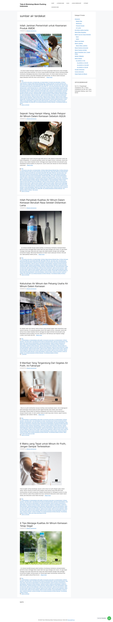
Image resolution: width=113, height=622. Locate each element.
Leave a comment (25, 104)
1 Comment (23, 354)
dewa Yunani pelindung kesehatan (58, 174)
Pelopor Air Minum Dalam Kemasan (27, 185)
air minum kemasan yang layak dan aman (41, 171)
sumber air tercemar (61, 100)
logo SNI (31, 92)
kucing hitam (58, 177)
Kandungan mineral (36, 423)
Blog (22, 80)
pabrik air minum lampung (25, 96)
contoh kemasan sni (43, 87)
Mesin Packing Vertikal (81, 50)
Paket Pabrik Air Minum (81, 74)
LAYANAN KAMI (60, 3)
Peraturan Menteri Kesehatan (56, 99)
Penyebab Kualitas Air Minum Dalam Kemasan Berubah (38, 99)
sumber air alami (52, 100)
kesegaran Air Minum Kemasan (48, 177)
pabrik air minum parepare (49, 97)
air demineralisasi (25, 340)
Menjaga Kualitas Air (44, 179)
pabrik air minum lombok (37, 96)
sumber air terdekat (24, 102)
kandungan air (28, 423)
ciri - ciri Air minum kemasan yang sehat (55, 86)
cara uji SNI (43, 86)
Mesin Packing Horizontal (81, 48)
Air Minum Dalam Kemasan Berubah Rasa (36, 83)
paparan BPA (23, 99)
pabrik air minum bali (35, 94)
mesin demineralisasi (26, 94)
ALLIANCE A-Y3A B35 (83, 65)
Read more (49, 77)
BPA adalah (46, 85)
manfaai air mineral (37, 92)
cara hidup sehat (57, 85)
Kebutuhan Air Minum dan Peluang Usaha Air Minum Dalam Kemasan (44, 285)
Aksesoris (77, 19)
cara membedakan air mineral (38, 420)
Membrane (79, 23)
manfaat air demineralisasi (47, 92)
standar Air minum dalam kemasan (40, 100)
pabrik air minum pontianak (61, 97)
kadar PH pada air (30, 90)
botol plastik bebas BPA (38, 85)
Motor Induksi (78, 58)
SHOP (52, 3)
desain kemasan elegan (25, 89)
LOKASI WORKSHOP (76, 3)
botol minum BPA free (27, 85)
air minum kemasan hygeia (26, 171)
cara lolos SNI (65, 85)
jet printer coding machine (81, 30)
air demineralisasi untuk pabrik (36, 340)
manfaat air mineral (44, 425)
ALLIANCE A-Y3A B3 (82, 63)
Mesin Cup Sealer (79, 41)
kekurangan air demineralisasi (55, 90)
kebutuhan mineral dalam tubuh (42, 90)
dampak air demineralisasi (54, 87)
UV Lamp (78, 28)
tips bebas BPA (32, 102)
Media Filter (79, 21)
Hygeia (53, 175)
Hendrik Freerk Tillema (47, 175)
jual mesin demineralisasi (61, 175)
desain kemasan (63, 87)
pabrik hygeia (58, 184)
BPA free (51, 85)
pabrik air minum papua (38, 97)
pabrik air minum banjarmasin (59, 94)
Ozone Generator (79, 71)
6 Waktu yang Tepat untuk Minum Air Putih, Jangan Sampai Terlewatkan (43, 445)
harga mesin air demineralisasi (56, 89)
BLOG (68, 3)
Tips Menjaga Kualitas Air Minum (58, 273)
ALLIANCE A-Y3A (80, 60)
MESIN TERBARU (79, 56)
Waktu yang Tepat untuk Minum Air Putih (37, 513)
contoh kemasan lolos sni (32, 87)
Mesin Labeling (79, 43)
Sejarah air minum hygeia (39, 187)
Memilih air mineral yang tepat (26, 93)
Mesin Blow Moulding (80, 32)
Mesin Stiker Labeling (81, 45)
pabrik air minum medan (60, 96)
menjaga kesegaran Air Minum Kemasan (50, 93)
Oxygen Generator (79, 69)
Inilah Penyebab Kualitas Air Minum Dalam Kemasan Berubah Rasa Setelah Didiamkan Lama (43, 203)
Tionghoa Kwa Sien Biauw (29, 188)
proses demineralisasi (28, 100)
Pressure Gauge (80, 25)
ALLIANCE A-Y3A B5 (82, 67)
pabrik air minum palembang (26, 97)
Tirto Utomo (35, 189)
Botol (77, 36)
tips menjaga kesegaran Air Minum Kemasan (46, 102)
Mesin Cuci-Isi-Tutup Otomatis (83, 34)
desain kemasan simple (36, 89)
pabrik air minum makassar (49, 96)
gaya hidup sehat (45, 89)
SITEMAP (86, 3)
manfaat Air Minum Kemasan (60, 92)
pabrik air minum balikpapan (47, 94)
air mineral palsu (36, 82)
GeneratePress (71, 620)
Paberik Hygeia (62, 179)
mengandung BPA (37, 93)
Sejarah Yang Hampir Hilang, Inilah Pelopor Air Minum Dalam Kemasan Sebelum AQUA (43, 115)
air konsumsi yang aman (26, 82)
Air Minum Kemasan (50, 83)
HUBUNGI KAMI (55, 7)
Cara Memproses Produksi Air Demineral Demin (30, 86)
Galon (77, 39)
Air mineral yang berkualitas (54, 82)
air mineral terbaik (44, 82)
